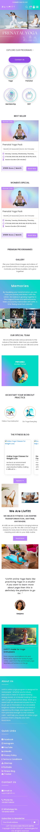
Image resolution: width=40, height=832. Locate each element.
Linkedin (7, 751)
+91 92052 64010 (8, 812)
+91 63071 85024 (8, 802)
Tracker (7, 774)
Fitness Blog (9, 771)
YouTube (8, 747)
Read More (20, 538)
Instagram (8, 743)
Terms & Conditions (12, 759)
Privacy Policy (10, 755)
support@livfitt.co (8, 793)
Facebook (8, 739)
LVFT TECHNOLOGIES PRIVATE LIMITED (20, 826)
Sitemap (8, 763)
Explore (19, 481)
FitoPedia (7, 767)
